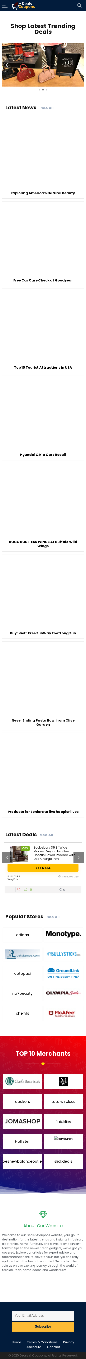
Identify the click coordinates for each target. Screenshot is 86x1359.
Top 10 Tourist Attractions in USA (43, 367)
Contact (53, 1347)
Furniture (14, 876)
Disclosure (33, 1347)
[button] (6, 64)
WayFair (13, 879)
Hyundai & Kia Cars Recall (43, 454)
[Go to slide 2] (43, 90)
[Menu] (5, 5)
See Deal (43, 867)
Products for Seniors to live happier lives (43, 811)
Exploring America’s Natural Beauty (43, 193)
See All (46, 108)
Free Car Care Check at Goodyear (43, 280)
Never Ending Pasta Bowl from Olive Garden (43, 722)
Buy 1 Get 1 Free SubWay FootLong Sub (43, 633)
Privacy (68, 1342)
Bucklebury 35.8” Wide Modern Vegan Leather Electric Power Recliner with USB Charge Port (54, 853)
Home (16, 1342)
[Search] (80, 5)
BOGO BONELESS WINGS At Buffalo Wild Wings (43, 543)
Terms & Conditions (42, 1342)
